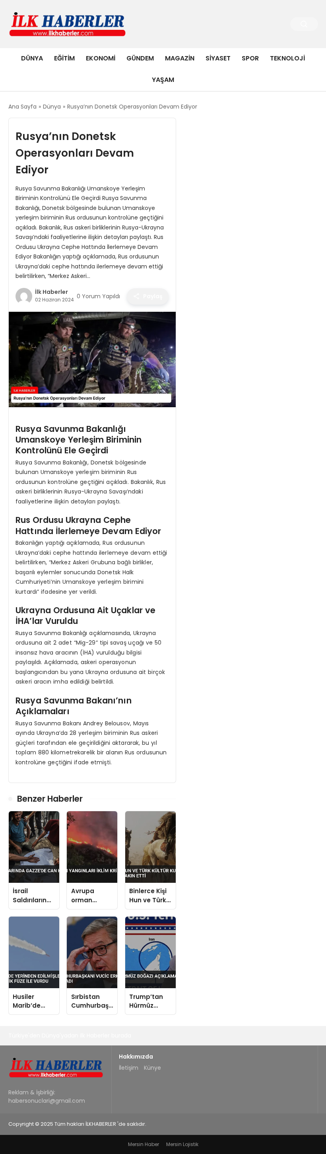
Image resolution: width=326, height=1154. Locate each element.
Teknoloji (287, 58)
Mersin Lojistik (182, 1144)
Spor (250, 58)
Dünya (32, 58)
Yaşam (163, 79)
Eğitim (64, 58)
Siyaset (218, 58)
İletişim (128, 1068)
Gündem (140, 58)
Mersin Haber (143, 1144)
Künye (152, 1068)
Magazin (179, 58)
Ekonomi (100, 58)
